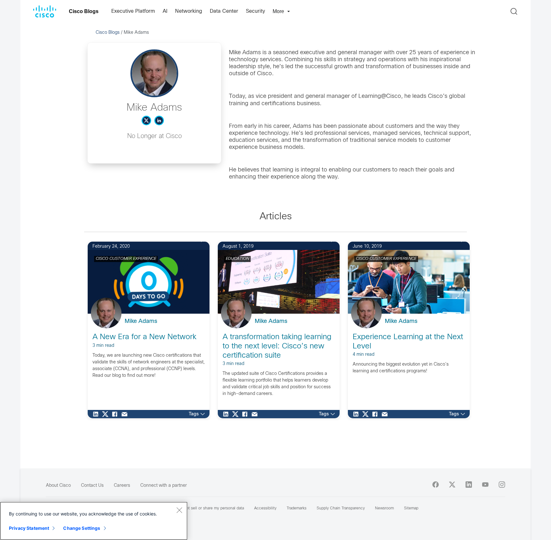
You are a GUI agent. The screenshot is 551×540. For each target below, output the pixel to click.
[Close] (179, 510)
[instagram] (502, 484)
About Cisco (58, 486)
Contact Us (92, 486)
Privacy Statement (29, 528)
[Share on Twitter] (107, 414)
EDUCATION (237, 259)
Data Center (224, 11)
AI (165, 11)
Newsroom (384, 508)
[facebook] (435, 484)
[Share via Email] (126, 414)
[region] (93, 521)
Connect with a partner (163, 486)
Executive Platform (133, 11)
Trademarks (296, 508)
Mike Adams (141, 321)
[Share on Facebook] (116, 414)
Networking (188, 11)
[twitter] (452, 484)
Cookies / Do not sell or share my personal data (201, 508)
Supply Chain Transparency (341, 508)
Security (255, 11)
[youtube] (485, 484)
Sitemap (411, 508)
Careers (122, 486)
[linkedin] (469, 484)
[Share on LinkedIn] (97, 414)
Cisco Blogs (84, 11)
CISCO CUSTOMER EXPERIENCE (126, 259)
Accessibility (265, 508)
